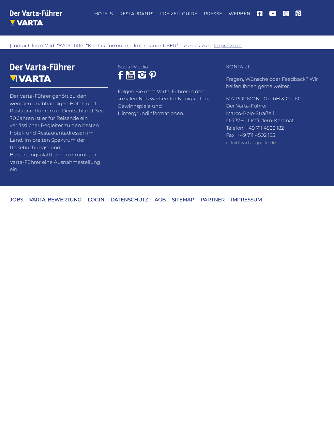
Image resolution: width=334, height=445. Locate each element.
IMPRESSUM (246, 199)
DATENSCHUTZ (129, 199)
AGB (160, 199)
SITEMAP (183, 199)
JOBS (16, 199)
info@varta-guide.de (251, 142)
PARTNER (213, 199)
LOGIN (96, 199)
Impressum (228, 45)
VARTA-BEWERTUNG (55, 199)
